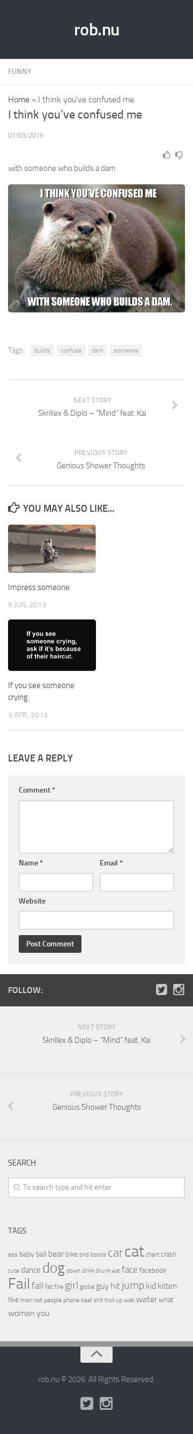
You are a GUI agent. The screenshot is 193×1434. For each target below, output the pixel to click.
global (87, 1286)
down (73, 1270)
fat (49, 1286)
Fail (19, 1284)
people (53, 1300)
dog (53, 1267)
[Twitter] (161, 989)
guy (102, 1286)
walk (129, 1300)
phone (71, 1300)
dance (31, 1270)
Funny (20, 71)
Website (32, 901)
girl (71, 1285)
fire (58, 1286)
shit (98, 1300)
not (38, 1300)
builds (42, 350)
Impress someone (39, 587)
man (26, 1300)
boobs (98, 1254)
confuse (71, 350)
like (13, 1299)
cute (13, 1270)
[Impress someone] (52, 549)
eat (116, 1270)
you (42, 1313)
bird (84, 1254)
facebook (152, 1270)
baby (26, 1254)
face (130, 1269)
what (166, 1300)
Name (31, 863)
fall (37, 1285)
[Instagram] (178, 989)
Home (18, 99)
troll (109, 1300)
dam (97, 350)
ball (41, 1254)
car (115, 1253)
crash (168, 1254)
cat (134, 1251)
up (119, 1300)
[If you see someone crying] (52, 645)
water (146, 1299)
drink (88, 1270)
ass (13, 1254)
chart (152, 1254)
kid (151, 1286)
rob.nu (97, 29)
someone (126, 350)
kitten (167, 1286)
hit (115, 1286)
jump (133, 1285)
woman (21, 1313)
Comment (37, 790)
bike (71, 1254)
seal (86, 1300)
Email (111, 863)
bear (56, 1254)
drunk (103, 1270)
